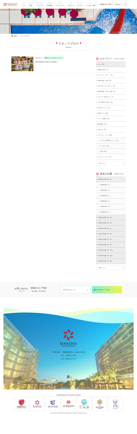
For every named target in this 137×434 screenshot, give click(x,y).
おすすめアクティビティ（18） (107, 86)
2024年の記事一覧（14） (105, 223)
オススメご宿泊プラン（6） (106, 97)
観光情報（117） (103, 124)
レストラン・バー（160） (105, 135)
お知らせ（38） (102, 129)
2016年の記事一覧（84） (105, 261)
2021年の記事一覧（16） (105, 234)
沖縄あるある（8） (103, 69)
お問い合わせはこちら (69, 289)
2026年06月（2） (105, 190)
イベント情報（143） (104, 118)
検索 (101, 424)
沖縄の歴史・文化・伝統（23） (107, 91)
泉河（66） (103, 151)
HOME (15, 36)
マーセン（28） (105, 146)
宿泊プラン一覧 (115, 425)
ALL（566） (101, 64)
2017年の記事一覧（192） (106, 255)
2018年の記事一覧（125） (106, 250)
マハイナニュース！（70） (105, 75)
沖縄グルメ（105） (103, 113)
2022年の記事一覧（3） (105, 228)
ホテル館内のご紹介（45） (105, 102)
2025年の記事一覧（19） (105, 217)
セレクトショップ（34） (105, 157)
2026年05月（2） (105, 195)
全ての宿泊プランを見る (102, 289)
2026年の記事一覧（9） (105, 179)
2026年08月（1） (105, 185)
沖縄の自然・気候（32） (105, 80)
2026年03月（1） (105, 201)
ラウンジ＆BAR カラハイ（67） (109, 140)
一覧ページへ (102, 163)
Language (117, 4)
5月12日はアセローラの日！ (46, 62)
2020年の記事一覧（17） (105, 239)
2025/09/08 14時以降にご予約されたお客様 (97, 430)
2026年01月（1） (105, 212)
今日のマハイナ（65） (104, 108)
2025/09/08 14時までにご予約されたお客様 (67, 430)
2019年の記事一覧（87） (105, 244)
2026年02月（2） (105, 206)
